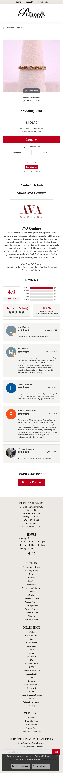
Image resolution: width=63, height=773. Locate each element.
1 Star (26, 299)
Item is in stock (31, 167)
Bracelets (10, 267)
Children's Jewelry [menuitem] (31, 598)
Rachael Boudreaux (27, 410)
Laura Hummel (25, 384)
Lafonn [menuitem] (31, 677)
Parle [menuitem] (31, 691)
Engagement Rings (31, 267)
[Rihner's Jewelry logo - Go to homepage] (31, 13)
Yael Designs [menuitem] (31, 705)
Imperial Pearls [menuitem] (31, 663)
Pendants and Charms (31, 270)
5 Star (26, 288)
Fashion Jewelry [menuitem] (31, 602)
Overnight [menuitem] (31, 688)
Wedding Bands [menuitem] (31, 570)
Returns (46, 152)
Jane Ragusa (23, 327)
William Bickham (26, 449)
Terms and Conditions (31, 731)
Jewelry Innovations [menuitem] (31, 670)
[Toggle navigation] (5, 17)
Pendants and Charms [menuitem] (31, 588)
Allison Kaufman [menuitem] (32, 635)
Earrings (18, 267)
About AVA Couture (31, 193)
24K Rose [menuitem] (31, 632)
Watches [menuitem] (31, 595)
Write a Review (31, 482)
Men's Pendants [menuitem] (31, 620)
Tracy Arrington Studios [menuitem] (31, 695)
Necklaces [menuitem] (31, 584)
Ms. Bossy (23, 348)
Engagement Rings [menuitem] (31, 567)
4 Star (26, 291)
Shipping (17, 152)
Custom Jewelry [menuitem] (31, 609)
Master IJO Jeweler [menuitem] (32, 684)
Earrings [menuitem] (31, 577)
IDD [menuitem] (31, 660)
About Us (31, 717)
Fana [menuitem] (31, 653)
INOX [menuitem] (31, 667)
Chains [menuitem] (32, 591)
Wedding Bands (46, 267)
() (55, 288)
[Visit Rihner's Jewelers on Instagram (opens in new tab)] (33, 553)
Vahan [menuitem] (31, 698)
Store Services (31, 721)
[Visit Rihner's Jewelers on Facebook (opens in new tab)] (29, 553)
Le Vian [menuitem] (31, 681)
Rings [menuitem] (31, 574)
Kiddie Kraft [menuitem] (31, 674)
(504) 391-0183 (31, 100)
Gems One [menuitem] (31, 656)
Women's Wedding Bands (14, 28)
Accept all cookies (41, 766)
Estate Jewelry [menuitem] (31, 613)
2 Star (26, 297)
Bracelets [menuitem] (31, 581)
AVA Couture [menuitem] (31, 642)
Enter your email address (31, 747)
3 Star (26, 294)
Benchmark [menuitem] (31, 646)
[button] (18, 2)
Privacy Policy (31, 728)
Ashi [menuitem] (31, 639)
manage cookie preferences (28, 759)
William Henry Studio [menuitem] (31, 702)
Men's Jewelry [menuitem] (31, 605)
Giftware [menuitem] (31, 616)
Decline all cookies (20, 766)
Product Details (31, 185)
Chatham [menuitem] (32, 649)
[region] (31, 65)
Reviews (31, 280)
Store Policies (31, 724)
